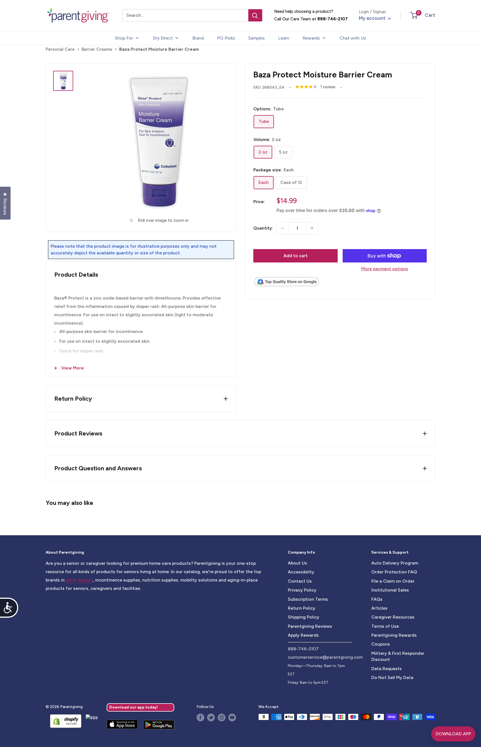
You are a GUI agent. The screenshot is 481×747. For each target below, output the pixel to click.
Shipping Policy (303, 617)
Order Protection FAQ (394, 572)
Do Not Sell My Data (392, 677)
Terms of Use (385, 626)
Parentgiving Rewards (394, 635)
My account (373, 18)
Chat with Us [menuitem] (353, 38)
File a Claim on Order (392, 581)
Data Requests (386, 668)
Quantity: (263, 228)
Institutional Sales (390, 590)
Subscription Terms (308, 599)
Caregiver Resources (392, 617)
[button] (414, 15)
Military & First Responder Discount (397, 656)
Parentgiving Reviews (310, 626)
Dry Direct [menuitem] (163, 38)
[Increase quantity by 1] (312, 228)
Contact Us (300, 581)
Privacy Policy (302, 590)
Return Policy (301, 608)
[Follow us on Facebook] (200, 717)
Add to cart (295, 255)
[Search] (255, 15)
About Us (297, 563)
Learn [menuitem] (283, 38)
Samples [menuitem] (256, 38)
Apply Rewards (303, 635)
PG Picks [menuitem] (226, 38)
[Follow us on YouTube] (232, 717)
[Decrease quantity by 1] (282, 228)
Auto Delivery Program (394, 563)
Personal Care (60, 49)
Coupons (380, 644)
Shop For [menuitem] (124, 38)
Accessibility (301, 572)
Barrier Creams (97, 49)
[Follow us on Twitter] (211, 717)
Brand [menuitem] (198, 38)
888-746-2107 (332, 18)
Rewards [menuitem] (311, 38)
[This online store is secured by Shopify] (63, 721)
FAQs (376, 599)
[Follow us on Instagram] (221, 717)
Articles (379, 608)
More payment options (384, 268)
